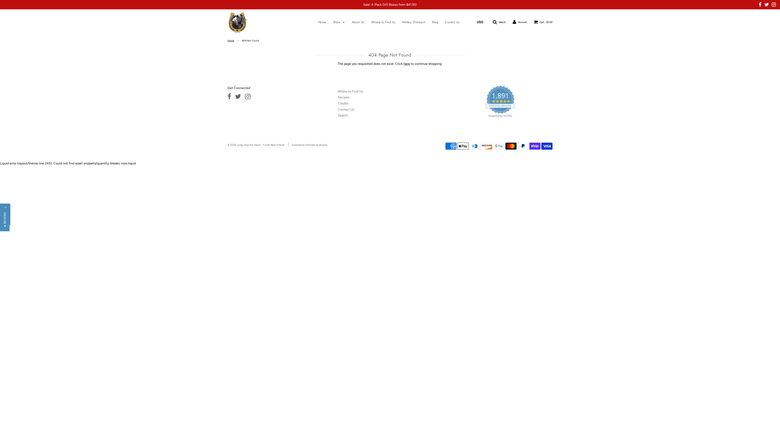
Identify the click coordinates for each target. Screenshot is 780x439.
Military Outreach (414, 22)
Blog (435, 22)
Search (343, 115)
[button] (5, 219)
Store (337, 22)
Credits (343, 103)
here (406, 64)
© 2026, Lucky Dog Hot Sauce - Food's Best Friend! (256, 144)
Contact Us (452, 22)
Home (322, 22)
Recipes (343, 97)
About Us (358, 22)
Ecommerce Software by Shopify (309, 144)
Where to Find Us (383, 22)
